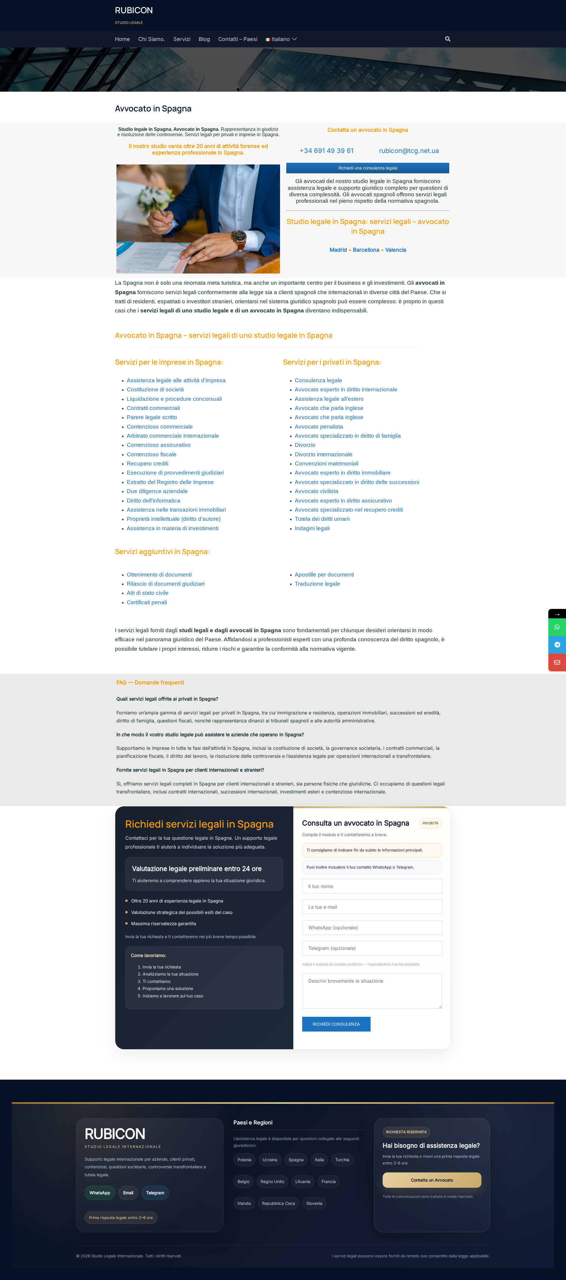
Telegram (155, 1192)
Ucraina (270, 1159)
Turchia (342, 1159)
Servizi (181, 39)
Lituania (302, 1181)
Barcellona (366, 250)
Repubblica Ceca (278, 1203)
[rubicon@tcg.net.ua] (557, 662)
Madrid (338, 250)
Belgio (243, 1181)
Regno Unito (272, 1181)
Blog (204, 39)
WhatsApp (100, 1192)
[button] (448, 39)
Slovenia (314, 1203)
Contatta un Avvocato (432, 1179)
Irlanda (244, 1203)
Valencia (395, 250)
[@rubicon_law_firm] (557, 645)
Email (128, 1192)
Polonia (244, 1159)
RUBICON (134, 10)
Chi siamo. (151, 39)
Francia (329, 1181)
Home (122, 39)
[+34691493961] (557, 627)
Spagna (296, 1159)
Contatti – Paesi (237, 39)
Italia (319, 1159)
